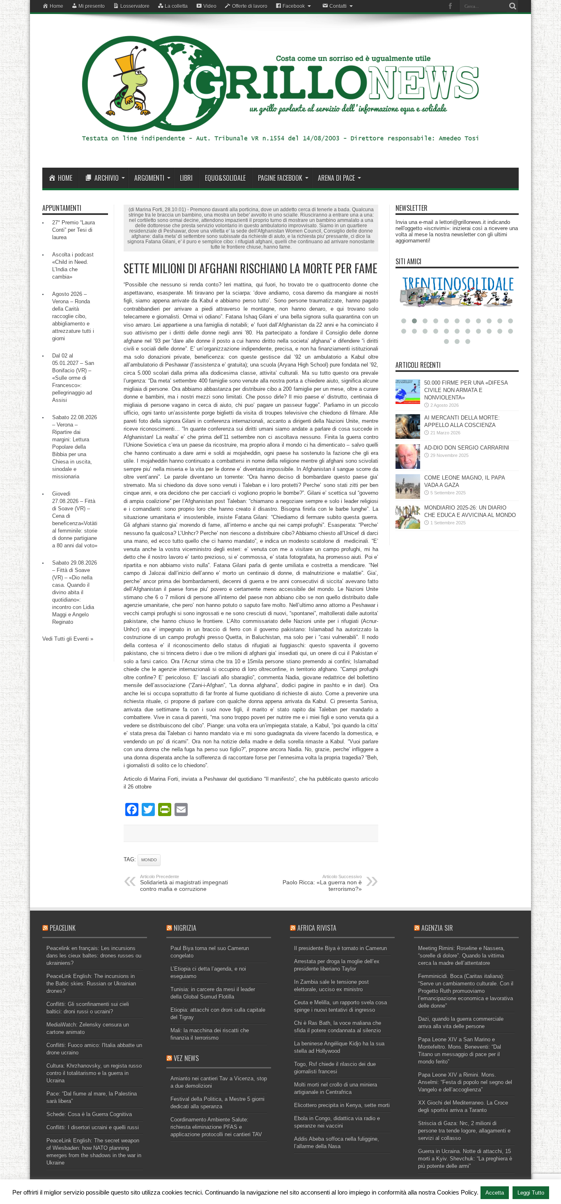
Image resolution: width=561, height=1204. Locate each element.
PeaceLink (63, 928)
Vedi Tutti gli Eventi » (67, 639)
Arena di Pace (336, 178)
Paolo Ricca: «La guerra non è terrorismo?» (322, 883)
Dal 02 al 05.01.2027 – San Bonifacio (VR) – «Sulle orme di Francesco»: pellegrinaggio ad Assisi (73, 378)
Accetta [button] (494, 1193)
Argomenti (149, 178)
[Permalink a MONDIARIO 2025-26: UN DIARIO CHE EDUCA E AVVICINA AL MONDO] (407, 527)
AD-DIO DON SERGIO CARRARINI (466, 448)
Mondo (149, 860)
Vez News (186, 1058)
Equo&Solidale (225, 178)
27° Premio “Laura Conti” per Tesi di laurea (73, 229)
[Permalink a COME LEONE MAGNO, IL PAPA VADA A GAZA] (407, 497)
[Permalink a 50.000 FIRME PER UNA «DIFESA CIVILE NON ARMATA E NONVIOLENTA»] (407, 402)
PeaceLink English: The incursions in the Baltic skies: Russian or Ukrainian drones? (91, 983)
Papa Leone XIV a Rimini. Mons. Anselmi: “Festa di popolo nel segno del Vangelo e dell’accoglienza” (465, 1082)
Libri (186, 178)
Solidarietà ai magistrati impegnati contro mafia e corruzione (184, 883)
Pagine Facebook (280, 178)
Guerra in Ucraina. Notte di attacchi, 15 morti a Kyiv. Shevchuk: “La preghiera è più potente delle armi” (465, 1158)
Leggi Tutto (530, 1193)
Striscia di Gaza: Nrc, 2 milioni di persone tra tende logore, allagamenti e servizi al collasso (464, 1130)
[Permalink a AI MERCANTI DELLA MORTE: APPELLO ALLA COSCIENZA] (407, 437)
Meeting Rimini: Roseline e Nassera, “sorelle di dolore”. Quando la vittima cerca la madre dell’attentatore (461, 955)
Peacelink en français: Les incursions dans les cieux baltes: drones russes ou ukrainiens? (93, 955)
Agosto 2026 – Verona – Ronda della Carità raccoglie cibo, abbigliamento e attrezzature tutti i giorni (73, 316)
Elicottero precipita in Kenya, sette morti (342, 1105)
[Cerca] (512, 6)
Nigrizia (185, 928)
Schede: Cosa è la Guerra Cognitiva (89, 1114)
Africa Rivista (316, 928)
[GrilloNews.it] (280, 147)
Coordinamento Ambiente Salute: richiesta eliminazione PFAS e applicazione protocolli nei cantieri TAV (216, 1126)
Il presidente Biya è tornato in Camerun (340, 948)
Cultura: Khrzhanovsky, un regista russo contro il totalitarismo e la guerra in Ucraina (94, 1073)
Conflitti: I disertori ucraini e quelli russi (92, 1127)
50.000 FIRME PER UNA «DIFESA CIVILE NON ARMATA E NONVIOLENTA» (466, 390)
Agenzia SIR (437, 928)
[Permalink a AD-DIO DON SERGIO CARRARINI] (407, 467)
